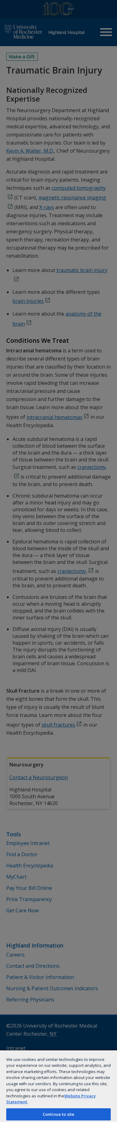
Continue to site (58, 1114)
